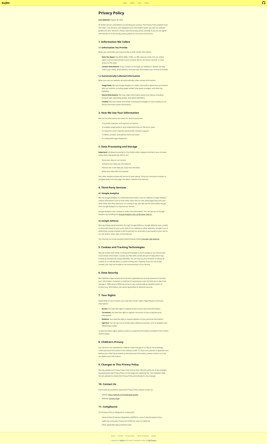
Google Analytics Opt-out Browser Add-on (135, 214)
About (113, 436)
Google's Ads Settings (150, 239)
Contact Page (114, 398)
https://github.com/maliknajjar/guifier (123, 395)
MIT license (152, 440)
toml (147, 3)
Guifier (6, 2)
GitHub (153, 436)
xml (139, 3)
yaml (132, 3)
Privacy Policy (130, 436)
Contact (120, 436)
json (125, 3)
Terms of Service (143, 436)
